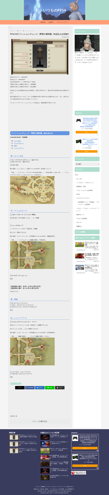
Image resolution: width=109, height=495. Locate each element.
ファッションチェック (16, 383)
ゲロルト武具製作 (81, 218)
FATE (78, 194)
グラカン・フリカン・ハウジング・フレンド (87, 210)
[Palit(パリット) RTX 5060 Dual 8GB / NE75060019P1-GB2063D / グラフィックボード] (79, 141)
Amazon (86, 132)
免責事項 (43, 486)
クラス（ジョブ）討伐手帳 (84, 190)
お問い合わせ (69, 486)
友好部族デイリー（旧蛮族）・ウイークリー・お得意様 (88, 203)
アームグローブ (19, 143)
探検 (15, 146)
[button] (60, 387)
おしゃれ (79, 179)
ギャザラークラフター (83, 198)
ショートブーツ (19, 148)
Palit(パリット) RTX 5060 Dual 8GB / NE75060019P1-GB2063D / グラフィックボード (90, 142)
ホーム (37, 486)
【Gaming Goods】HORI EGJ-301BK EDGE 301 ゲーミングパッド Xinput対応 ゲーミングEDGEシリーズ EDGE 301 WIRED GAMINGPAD (88, 439)
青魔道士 (79, 226)
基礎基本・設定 (81, 186)
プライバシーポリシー (52, 486)
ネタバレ (79, 222)
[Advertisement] (39, 119)
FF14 (76, 175)
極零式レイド (80, 214)
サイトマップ (62, 486)
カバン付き (17, 141)
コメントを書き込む (39, 421)
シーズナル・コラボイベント (85, 182)
